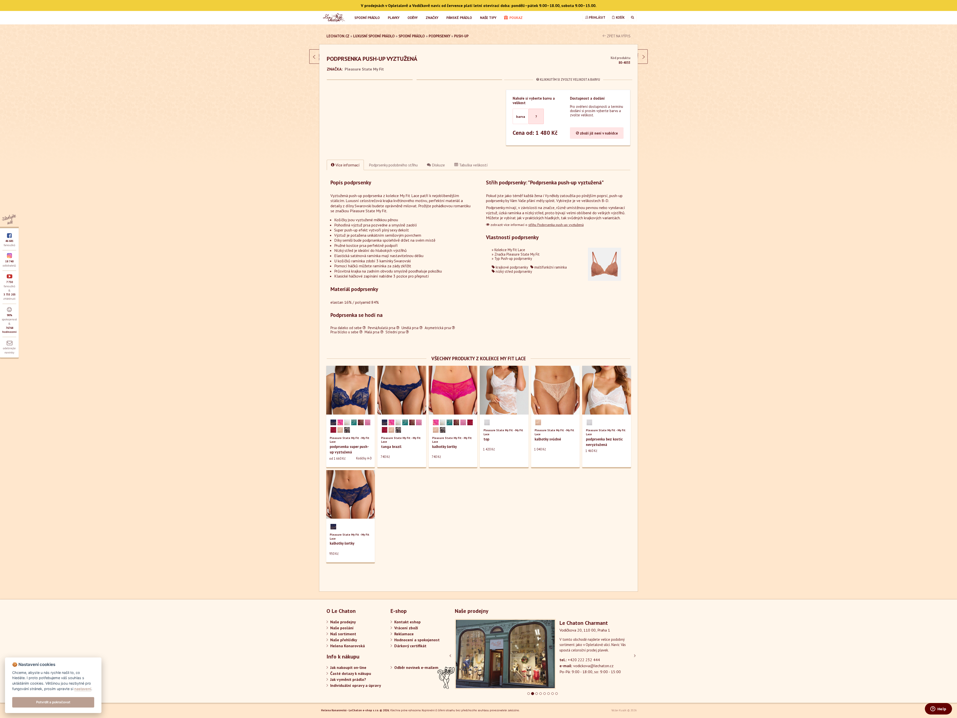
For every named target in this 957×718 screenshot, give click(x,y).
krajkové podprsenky (511, 267)
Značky (432, 17)
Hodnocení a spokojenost (417, 639)
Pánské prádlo (459, 17)
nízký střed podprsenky (513, 271)
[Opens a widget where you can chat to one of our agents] (938, 709)
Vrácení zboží (406, 627)
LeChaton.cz (337, 36)
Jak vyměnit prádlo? (348, 679)
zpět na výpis (618, 36)
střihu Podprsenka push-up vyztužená (556, 224)
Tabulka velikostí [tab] (473, 164)
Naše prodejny (343, 621)
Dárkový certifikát (410, 645)
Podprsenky (439, 36)
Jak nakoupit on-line (348, 667)
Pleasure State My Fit (364, 69)
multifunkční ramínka (550, 267)
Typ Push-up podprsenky (513, 258)
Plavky (393, 17)
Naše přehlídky (343, 639)
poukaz (515, 17)
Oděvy (412, 17)
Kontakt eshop (407, 621)
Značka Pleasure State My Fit (517, 254)
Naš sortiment (343, 633)
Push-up (461, 36)
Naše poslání (342, 627)
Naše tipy (488, 17)
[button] (468, 654)
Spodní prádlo (367, 17)
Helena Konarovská (347, 645)
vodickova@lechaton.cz (593, 665)
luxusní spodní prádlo (374, 36)
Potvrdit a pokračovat (53, 702)
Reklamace (404, 633)
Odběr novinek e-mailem (416, 667)
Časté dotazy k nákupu (350, 673)
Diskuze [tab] (438, 164)
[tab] (393, 165)
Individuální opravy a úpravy (355, 685)
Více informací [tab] (347, 164)
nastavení (82, 689)
